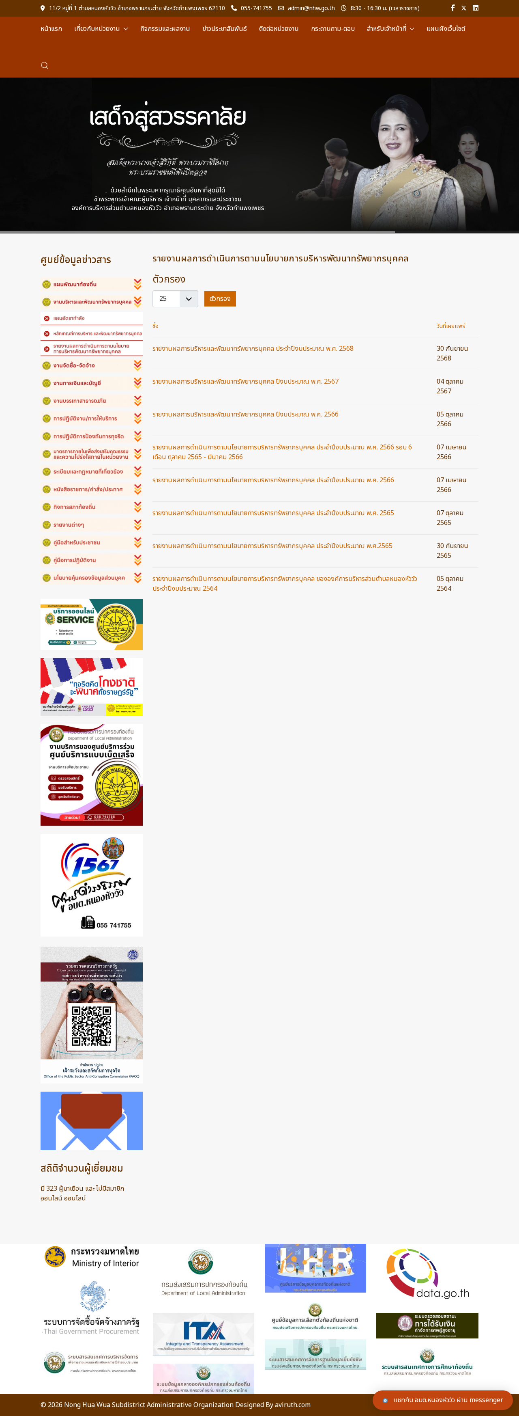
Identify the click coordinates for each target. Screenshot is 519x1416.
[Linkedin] (475, 8)
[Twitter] (464, 8)
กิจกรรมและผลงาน (165, 29)
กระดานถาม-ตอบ (333, 29)
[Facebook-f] (453, 8)
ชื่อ (155, 326)
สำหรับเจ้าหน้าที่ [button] (386, 29)
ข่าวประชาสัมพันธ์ (224, 29)
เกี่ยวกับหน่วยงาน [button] (97, 29)
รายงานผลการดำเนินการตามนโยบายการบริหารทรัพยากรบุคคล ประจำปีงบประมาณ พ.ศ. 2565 (273, 513)
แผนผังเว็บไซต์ (446, 29)
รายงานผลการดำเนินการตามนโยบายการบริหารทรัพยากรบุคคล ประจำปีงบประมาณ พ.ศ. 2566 (273, 480)
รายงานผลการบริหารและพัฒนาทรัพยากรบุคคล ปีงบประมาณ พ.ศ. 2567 (245, 381)
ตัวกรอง (220, 299)
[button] (45, 65)
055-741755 (256, 8)
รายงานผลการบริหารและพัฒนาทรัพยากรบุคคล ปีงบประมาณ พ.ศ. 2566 (245, 414)
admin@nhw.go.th (311, 8)
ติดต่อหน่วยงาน (279, 29)
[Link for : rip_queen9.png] (259, 155)
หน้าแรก (51, 29)
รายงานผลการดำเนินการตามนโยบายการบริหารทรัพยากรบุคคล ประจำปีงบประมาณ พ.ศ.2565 (272, 546)
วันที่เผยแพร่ (451, 326)
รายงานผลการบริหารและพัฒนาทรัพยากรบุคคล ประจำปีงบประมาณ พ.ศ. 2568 (253, 349)
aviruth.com (293, 1405)
